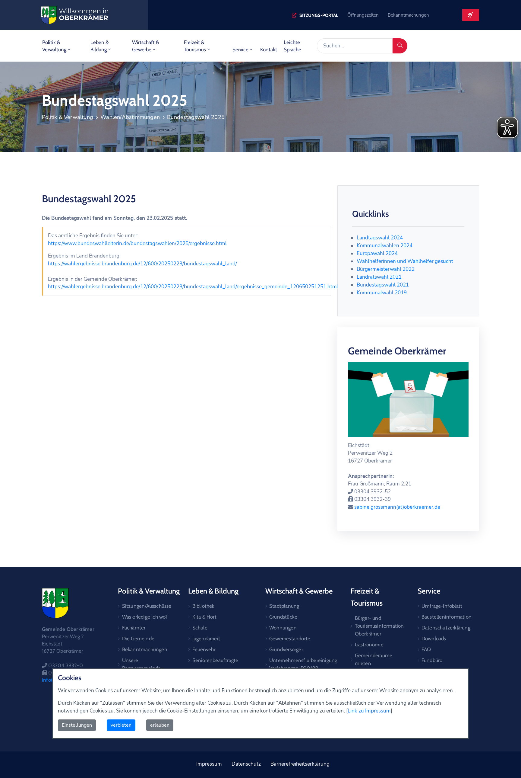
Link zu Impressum (369, 710)
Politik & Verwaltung (54, 46)
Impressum (209, 763)
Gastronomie (369, 645)
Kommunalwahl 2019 (382, 292)
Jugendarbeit (206, 639)
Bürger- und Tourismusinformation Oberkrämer (379, 626)
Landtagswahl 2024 (380, 237)
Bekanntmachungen (144, 649)
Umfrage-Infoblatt (442, 606)
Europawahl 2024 (377, 253)
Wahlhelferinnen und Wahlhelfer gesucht (405, 261)
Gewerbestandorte (289, 639)
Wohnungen (283, 628)
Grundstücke (283, 617)
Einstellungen (77, 725)
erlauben (159, 725)
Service (240, 49)
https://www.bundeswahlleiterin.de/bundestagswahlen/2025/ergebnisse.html (137, 243)
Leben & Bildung (99, 46)
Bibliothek (203, 606)
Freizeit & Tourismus (195, 46)
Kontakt (268, 49)
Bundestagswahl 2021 (383, 284)
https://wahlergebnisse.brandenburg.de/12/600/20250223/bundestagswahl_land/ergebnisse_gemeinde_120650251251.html (193, 286)
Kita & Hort (204, 617)
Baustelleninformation (447, 617)
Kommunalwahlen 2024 (384, 245)
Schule (199, 628)
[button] (315, 15)
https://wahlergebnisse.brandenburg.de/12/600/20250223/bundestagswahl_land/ (142, 263)
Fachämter (134, 628)
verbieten (121, 725)
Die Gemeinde (138, 639)
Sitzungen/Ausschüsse (147, 606)
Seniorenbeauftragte (215, 660)
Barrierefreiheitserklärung (300, 763)
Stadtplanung (284, 606)
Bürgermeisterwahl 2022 (386, 269)
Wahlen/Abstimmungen (130, 117)
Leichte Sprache (292, 46)
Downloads (434, 639)
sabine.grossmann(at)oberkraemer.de (397, 507)
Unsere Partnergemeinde (141, 664)
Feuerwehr (204, 649)
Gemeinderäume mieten (374, 659)
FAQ (426, 649)
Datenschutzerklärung (446, 628)
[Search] (400, 45)
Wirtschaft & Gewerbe (145, 46)
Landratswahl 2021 (379, 277)
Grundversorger (286, 649)
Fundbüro (432, 660)
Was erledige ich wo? (145, 617)
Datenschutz (246, 763)
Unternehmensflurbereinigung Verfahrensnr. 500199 (303, 664)
